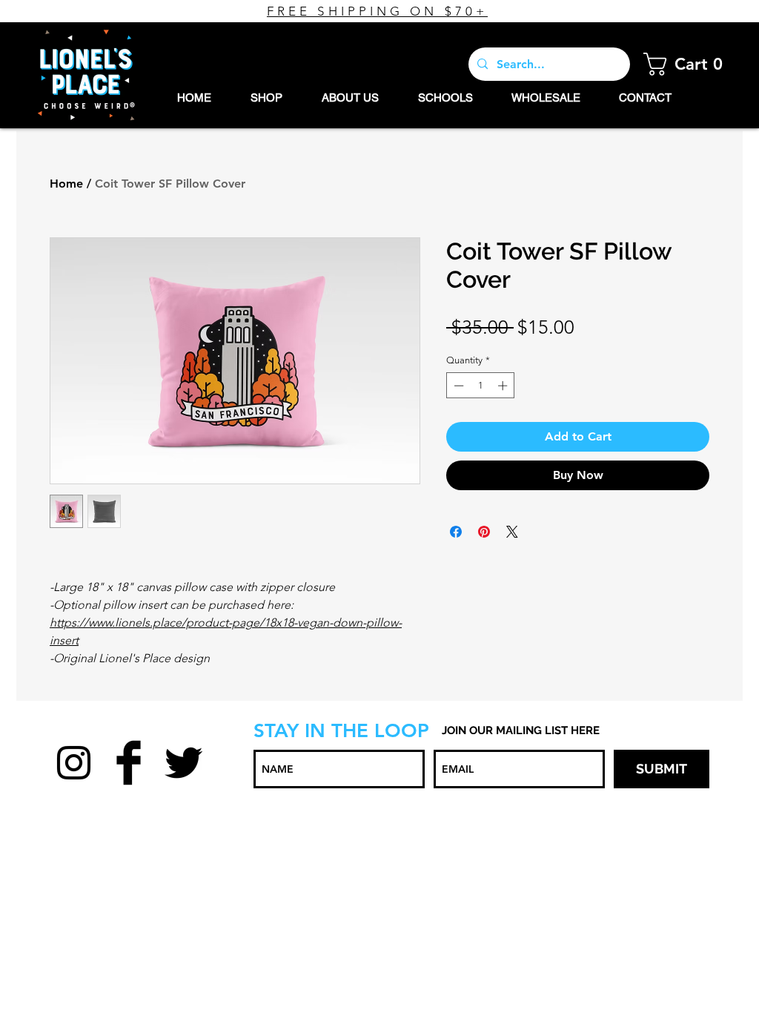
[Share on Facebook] (456, 532)
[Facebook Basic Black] (128, 762)
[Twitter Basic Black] (183, 762)
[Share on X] (512, 532)
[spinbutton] (480, 385)
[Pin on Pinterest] (484, 532)
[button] (687, 64)
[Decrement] (457, 385)
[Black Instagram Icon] (73, 762)
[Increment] (504, 385)
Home (66, 183)
